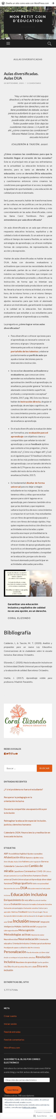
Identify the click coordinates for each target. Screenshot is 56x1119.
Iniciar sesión (10, 1023)
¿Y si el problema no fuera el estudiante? (23, 789)
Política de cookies (29, 1107)
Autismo (25, 861)
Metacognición (26, 930)
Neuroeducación (28, 939)
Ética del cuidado (31, 966)
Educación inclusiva (29, 894)
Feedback (22, 912)
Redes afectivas (29, 957)
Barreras (45, 861)
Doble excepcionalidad (41, 883)
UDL (5, 966)
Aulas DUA (18, 862)
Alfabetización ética (14, 857)
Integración (45, 922)
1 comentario (34, 83)
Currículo (19, 876)
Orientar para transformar (40, 943)
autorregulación (35, 862)
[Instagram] (9, 754)
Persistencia (35, 947)
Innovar (34, 921)
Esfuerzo (7, 904)
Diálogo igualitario (22, 883)
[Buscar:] (28, 768)
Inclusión (21, 921)
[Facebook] (5, 754)
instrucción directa (30, 401)
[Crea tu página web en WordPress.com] (28, 3)
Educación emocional (35, 888)
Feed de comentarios (14, 1039)
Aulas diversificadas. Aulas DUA (21, 75)
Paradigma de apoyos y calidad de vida (17, 947)
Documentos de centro (12, 888)
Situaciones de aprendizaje (26, 962)
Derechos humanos (32, 875)
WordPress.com (12, 1047)
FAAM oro (14, 912)
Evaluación (16, 904)
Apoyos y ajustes (32, 857)
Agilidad (23, 854)
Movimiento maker (37, 935)
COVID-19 (40, 871)
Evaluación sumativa (31, 908)
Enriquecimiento (12, 900)
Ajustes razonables (35, 854)
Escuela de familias (39, 900)
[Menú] (8, 43)
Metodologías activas (17, 934)
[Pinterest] (12, 754)
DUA (23, 888)
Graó (9, 921)
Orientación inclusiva (20, 943)
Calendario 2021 (21, 866)
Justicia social (28, 926)
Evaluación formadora (29, 904)
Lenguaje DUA (41, 927)
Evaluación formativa (44, 904)
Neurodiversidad (11, 939)
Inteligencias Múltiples (13, 926)
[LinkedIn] (14, 754)
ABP (6, 853)
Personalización (15, 952)
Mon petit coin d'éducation (28, 19)
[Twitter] (7, 754)
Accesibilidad (14, 854)
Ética (9, 966)
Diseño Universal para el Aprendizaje (26, 879)
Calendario (9, 866)
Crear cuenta (10, 1016)
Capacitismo (18, 871)
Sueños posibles (43, 962)
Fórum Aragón (38, 912)
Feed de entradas (12, 1031)
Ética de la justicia (18, 966)
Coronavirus (30, 871)
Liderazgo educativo (11, 930)
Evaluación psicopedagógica (13, 908)
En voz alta (27, 900)
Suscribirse (12, 1089)
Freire (29, 912)
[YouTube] (16, 754)
